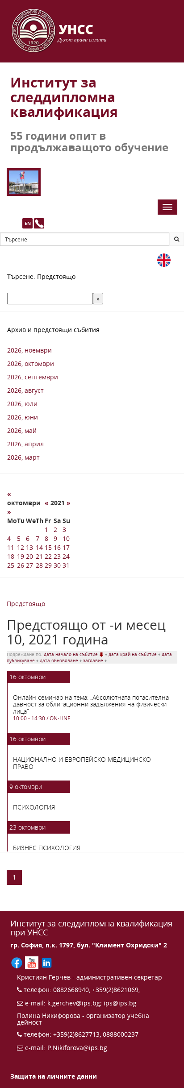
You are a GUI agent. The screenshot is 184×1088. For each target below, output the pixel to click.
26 (20, 565)
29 (48, 565)
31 (66, 565)
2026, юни (22, 417)
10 (66, 538)
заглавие (94, 660)
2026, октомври (30, 363)
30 (57, 565)
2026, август (25, 390)
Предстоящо (26, 603)
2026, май (22, 430)
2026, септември (32, 377)
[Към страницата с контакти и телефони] (39, 223)
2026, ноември (29, 350)
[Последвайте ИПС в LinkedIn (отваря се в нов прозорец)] (46, 962)
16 (57, 547)
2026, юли (22, 403)
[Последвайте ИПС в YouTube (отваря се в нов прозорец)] (32, 962)
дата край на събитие (133, 654)
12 (20, 547)
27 (29, 565)
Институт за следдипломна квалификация (64, 97)
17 (66, 547)
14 (39, 547)
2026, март (23, 457)
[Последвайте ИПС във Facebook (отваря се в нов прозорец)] (17, 962)
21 (39, 556)
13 (29, 547)
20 (29, 556)
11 (10, 547)
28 (39, 565)
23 (57, 556)
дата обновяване (59, 660)
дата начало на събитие (71, 654)
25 (10, 565)
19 (20, 556)
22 (48, 556)
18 (10, 556)
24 (66, 556)
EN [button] (28, 223)
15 (48, 547)
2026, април (25, 444)
